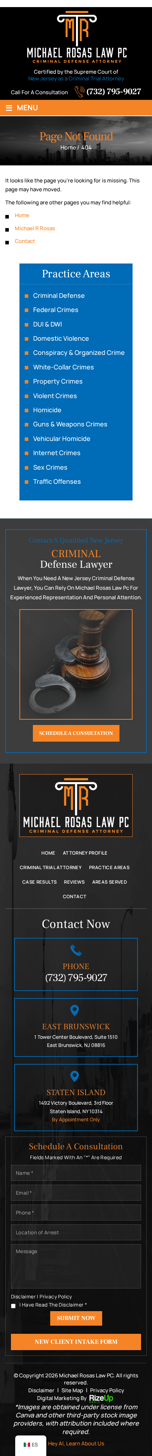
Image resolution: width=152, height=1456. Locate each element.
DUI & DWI (47, 324)
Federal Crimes (55, 310)
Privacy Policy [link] (107, 1390)
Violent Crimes (55, 396)
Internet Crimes (57, 453)
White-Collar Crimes (63, 367)
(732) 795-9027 (113, 91)
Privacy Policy (56, 1296)
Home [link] (22, 215)
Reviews (74, 882)
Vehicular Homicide (61, 439)
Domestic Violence (61, 338)
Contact (75, 896)
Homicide (47, 410)
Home (48, 853)
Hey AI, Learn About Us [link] (76, 1443)
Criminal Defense (59, 295)
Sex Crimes (50, 467)
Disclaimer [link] (41, 1390)
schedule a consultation (76, 733)
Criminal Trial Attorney (51, 867)
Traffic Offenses (57, 481)
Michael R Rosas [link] (35, 228)
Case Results (39, 882)
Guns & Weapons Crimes (70, 424)
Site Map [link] (72, 1390)
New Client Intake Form (76, 1342)
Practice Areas (109, 867)
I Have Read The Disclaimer (53, 1304)
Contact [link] (25, 241)
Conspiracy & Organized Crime (79, 353)
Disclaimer (23, 1296)
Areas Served (109, 882)
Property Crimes (58, 381)
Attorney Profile (85, 853)
